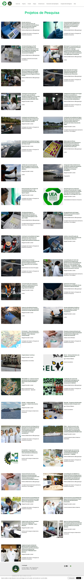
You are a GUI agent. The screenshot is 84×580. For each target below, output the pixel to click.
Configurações (71, 578)
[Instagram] (65, 566)
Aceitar (78, 578)
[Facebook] (67, 566)
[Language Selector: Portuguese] (70, 566)
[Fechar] (82, 578)
